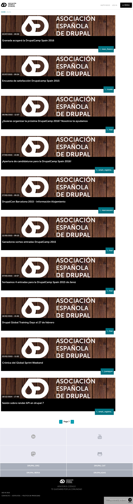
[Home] (8, 4)
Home (3, 12)
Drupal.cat (99, 466)
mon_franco (107, 49)
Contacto (6, 495)
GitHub (100, 454)
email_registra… (106, 170)
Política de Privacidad (31, 495)
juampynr (108, 371)
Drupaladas (100, 473)
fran (111, 130)
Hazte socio (105, 5)
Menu (127, 5)
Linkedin (33, 436)
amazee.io (123, 500)
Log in (114, 5)
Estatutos (16, 495)
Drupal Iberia (33, 473)
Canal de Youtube (100, 436)
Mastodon (33, 454)
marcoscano (107, 210)
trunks (110, 89)
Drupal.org (33, 466)
